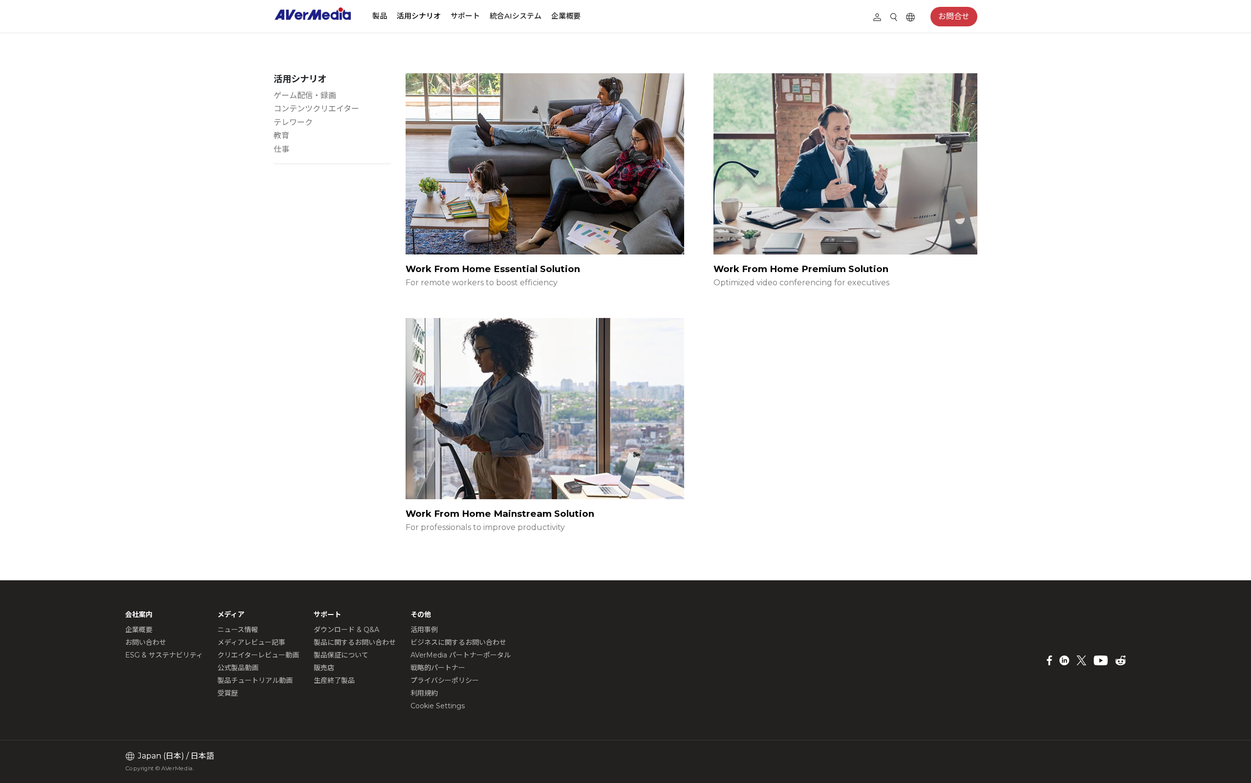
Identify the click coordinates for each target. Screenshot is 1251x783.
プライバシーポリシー (444, 680)
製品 (379, 16)
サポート (465, 16)
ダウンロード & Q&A (346, 629)
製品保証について (341, 655)
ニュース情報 (237, 629)
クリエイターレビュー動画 (258, 655)
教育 (281, 135)
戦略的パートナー (437, 667)
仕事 (281, 149)
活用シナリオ (419, 16)
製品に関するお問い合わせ (355, 642)
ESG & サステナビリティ (164, 655)
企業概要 (566, 16)
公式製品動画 (238, 667)
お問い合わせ (145, 642)
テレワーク (293, 122)
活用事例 (424, 629)
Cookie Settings (437, 705)
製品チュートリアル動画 (255, 680)
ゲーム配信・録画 (305, 95)
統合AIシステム (515, 16)
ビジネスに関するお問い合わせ (458, 642)
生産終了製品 (334, 680)
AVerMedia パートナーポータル (460, 655)
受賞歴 (227, 693)
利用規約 (424, 693)
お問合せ (954, 16)
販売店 (324, 667)
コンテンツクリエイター (316, 108)
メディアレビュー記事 (251, 642)
